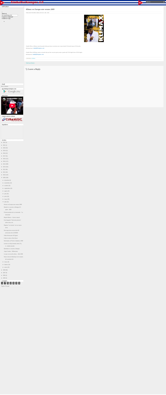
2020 (4, 148)
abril (5, 201)
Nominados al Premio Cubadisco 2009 (13, 240)
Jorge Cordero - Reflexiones (11, 251)
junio (5, 196)
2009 (4, 177)
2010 (4, 174)
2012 (4, 169)
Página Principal (5, 286)
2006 (4, 275)
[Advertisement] (12, 57)
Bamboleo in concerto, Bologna (12, 248)
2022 (4, 142)
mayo (5, 199)
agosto (6, 191)
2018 (4, 153)
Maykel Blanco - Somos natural (12, 217)
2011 (4, 172)
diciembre (7, 180)
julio (5, 193)
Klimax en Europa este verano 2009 (13, 204)
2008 (4, 270)
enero (5, 267)
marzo (6, 262)
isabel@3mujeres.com (38, 48)
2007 (4, 272)
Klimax (33, 58)
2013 (4, 166)
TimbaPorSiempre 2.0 (26, 2)
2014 (4, 164)
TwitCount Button (30, 63)
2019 (4, 150)
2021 (4, 145)
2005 (4, 278)
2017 (4, 156)
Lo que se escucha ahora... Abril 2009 (13, 254)
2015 (4, 161)
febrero (6, 264)
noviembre (7, 183)
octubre (6, 185)
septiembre (7, 188)
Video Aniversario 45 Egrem (11, 235)
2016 (4, 158)
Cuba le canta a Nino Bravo (11, 238)
